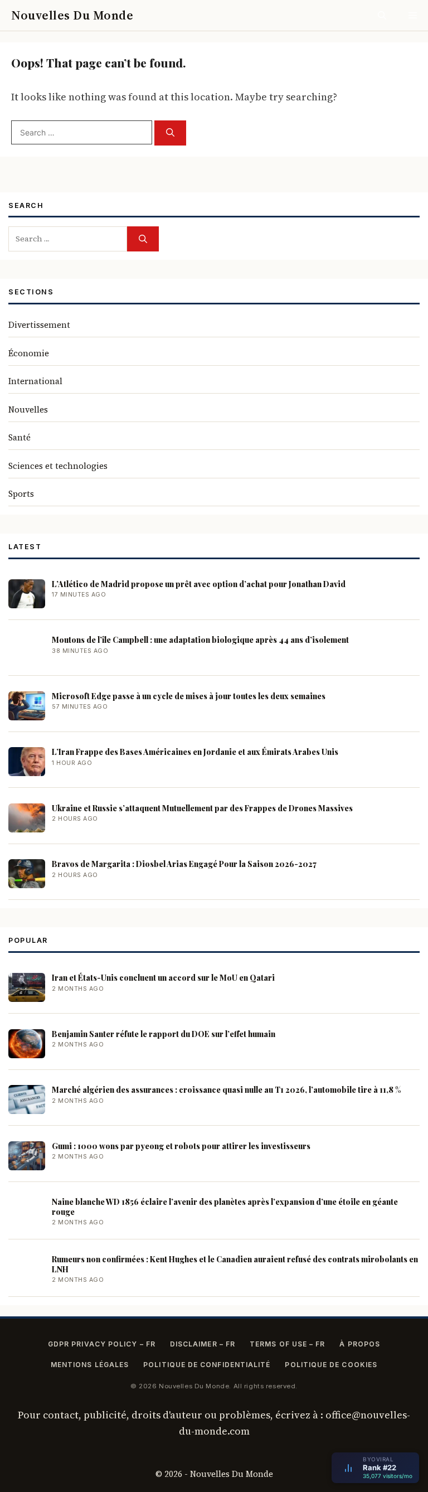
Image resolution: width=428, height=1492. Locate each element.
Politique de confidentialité (206, 1364)
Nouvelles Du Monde (72, 15)
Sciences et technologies (58, 466)
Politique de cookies (331, 1364)
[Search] (170, 133)
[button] (382, 15)
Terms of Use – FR (287, 1344)
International (35, 381)
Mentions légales (90, 1364)
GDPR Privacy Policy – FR (101, 1344)
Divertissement (39, 325)
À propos (359, 1344)
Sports (21, 494)
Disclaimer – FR (202, 1344)
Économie (28, 353)
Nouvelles (28, 409)
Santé (19, 437)
